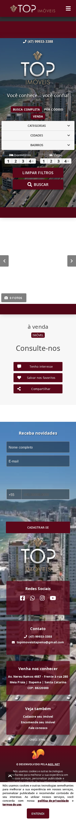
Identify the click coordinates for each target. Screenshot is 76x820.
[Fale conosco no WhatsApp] (32, 598)
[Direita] (71, 260)
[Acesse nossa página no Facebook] (22, 598)
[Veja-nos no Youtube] (53, 598)
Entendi (37, 814)
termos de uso (12, 804)
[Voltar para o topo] (10, 776)
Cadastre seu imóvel (38, 716)
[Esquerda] (4, 260)
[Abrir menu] (68, 8)
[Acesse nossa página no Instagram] (42, 598)
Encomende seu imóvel (38, 722)
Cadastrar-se (38, 527)
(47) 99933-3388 (40, 41)
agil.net (54, 764)
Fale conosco (38, 728)
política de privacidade (53, 801)
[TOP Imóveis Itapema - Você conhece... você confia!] (38, 68)
